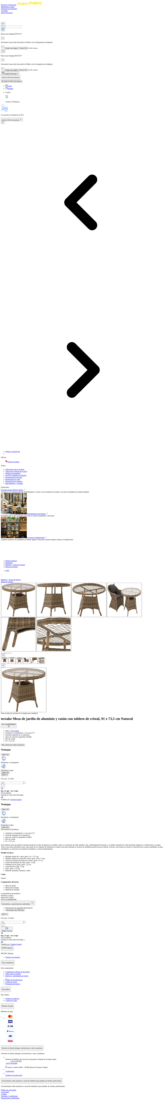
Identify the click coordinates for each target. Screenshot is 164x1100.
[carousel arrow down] (3, 666)
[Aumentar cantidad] (24, 783)
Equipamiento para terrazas (36, 514)
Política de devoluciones (13, 980)
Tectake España (16, 800)
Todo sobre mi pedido (13, 974)
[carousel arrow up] (3, 655)
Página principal (11, 561)
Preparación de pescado (13, 477)
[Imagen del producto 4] (26, 660)
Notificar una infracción (13, 1075)
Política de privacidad (8, 1090)
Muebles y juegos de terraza (15, 565)
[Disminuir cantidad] (2, 783)
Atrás (7, 571)
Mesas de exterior (11, 567)
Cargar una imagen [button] (11, 48)
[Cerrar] (2, 122)
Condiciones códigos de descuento (17, 972)
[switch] (11, 81)
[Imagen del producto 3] (19, 660)
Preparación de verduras (13, 481)
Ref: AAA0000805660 (9, 724)
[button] (82, 575)
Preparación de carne (12, 479)
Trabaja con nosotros (12, 957)
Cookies (4, 1094)
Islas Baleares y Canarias (14, 483)
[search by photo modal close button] (2, 38)
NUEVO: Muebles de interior (15, 475)
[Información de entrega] (24, 940)
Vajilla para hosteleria (12, 473)
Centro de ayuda (11, 982)
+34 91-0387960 (11, 1063)
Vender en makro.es (12, 999)
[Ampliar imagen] (24, 690)
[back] (3, 24)
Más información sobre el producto (13, 745)
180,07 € (4, 775)
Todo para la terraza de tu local (16, 471)
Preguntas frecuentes (12, 984)
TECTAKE (15, 731)
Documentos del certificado (15, 910)
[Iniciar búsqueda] (3, 51)
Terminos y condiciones (9, 1096)
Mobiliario (9, 563)
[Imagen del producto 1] (4, 660)
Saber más (5, 754)
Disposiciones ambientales (10, 1098)
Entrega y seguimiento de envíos (16, 976)
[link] (84, 97)
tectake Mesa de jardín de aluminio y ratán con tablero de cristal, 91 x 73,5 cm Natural (67, 719)
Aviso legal (5, 1092)
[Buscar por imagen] (3, 29)
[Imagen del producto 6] (41, 660)
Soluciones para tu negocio (14, 469)
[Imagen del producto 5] (34, 660)
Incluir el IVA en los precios (10, 120)
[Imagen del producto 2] (12, 660)
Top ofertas (19, 490)
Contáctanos (9, 1071)
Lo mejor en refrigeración (36, 538)
